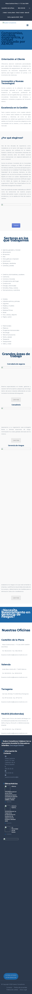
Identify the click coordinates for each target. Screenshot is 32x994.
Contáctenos (5, 48)
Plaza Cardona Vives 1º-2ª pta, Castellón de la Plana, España (10, 761)
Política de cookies (12, 990)
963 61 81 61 (8, 673)
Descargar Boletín (17, 745)
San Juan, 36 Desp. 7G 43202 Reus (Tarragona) (15, 694)
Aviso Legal (23, 990)
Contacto (9, 987)
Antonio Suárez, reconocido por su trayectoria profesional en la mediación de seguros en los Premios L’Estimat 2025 (10, 813)
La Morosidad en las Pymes (15, 830)
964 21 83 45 (18, 651)
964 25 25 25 (21, 8)
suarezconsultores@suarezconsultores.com (14, 655)
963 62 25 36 (18, 673)
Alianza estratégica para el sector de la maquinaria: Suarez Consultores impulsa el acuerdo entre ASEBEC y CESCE (11, 793)
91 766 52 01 (18, 729)
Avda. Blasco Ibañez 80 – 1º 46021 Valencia (14, 669)
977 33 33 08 (8, 698)
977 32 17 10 (19, 698)
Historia (16, 225)
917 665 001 (8, 729)
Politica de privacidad (20, 987)
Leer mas (16, 399)
